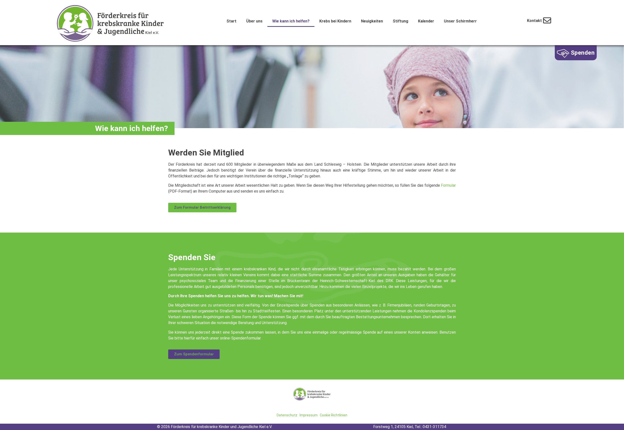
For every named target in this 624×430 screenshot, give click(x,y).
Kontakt (534, 20)
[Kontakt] (547, 20)
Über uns (254, 21)
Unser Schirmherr (460, 21)
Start (231, 21)
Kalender (426, 21)
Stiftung (400, 21)
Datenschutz (287, 415)
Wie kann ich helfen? (291, 21)
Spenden (583, 52)
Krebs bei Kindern (335, 21)
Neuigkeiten (372, 21)
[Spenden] (563, 53)
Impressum (309, 415)
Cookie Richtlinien (333, 415)
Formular (448, 185)
